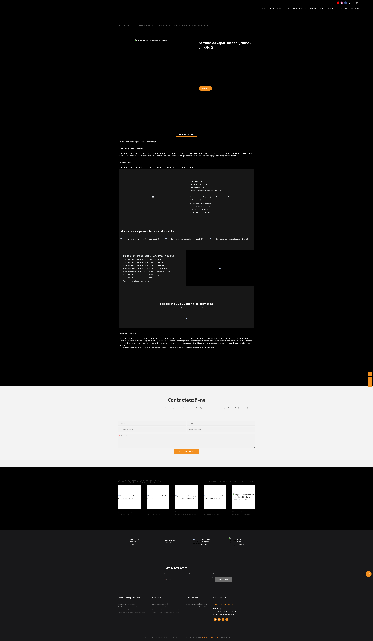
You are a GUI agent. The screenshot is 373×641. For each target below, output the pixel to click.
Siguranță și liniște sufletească (241, 541)
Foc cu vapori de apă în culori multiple (131, 612)
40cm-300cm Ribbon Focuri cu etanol (165, 612)
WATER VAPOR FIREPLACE (231, 481)
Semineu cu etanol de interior (196, 604)
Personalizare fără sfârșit (170, 542)
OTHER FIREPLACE (248, 481)
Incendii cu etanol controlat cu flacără (165, 610)
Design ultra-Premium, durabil (134, 541)
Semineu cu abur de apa (126, 604)
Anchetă (205, 88)
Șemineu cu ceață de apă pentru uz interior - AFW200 (128, 513)
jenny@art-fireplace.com (227, 614)
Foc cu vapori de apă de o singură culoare (132, 610)
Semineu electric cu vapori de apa (130, 607)
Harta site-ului (226, 637)
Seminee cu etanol (159, 607)
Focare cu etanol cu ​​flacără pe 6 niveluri (163, 25)
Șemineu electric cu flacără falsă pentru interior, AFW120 (215, 513)
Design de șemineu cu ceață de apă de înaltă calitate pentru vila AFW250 (241, 513)
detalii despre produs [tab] (186, 134)
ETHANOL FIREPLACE (139, 25)
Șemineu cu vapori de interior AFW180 (155, 513)
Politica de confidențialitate (211, 637)
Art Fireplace (123, 25)
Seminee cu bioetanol (160, 604)
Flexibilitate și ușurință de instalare (205, 541)
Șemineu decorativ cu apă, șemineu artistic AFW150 (186, 513)
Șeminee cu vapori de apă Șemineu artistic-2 (194, 25)
